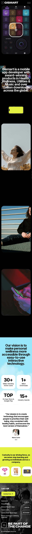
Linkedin (26, 507)
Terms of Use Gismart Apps (9, 513)
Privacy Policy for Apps (8, 507)
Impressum (4, 501)
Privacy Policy (5, 504)
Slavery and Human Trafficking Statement (10, 516)
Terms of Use (5, 510)
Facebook (26, 502)
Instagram (26, 512)
